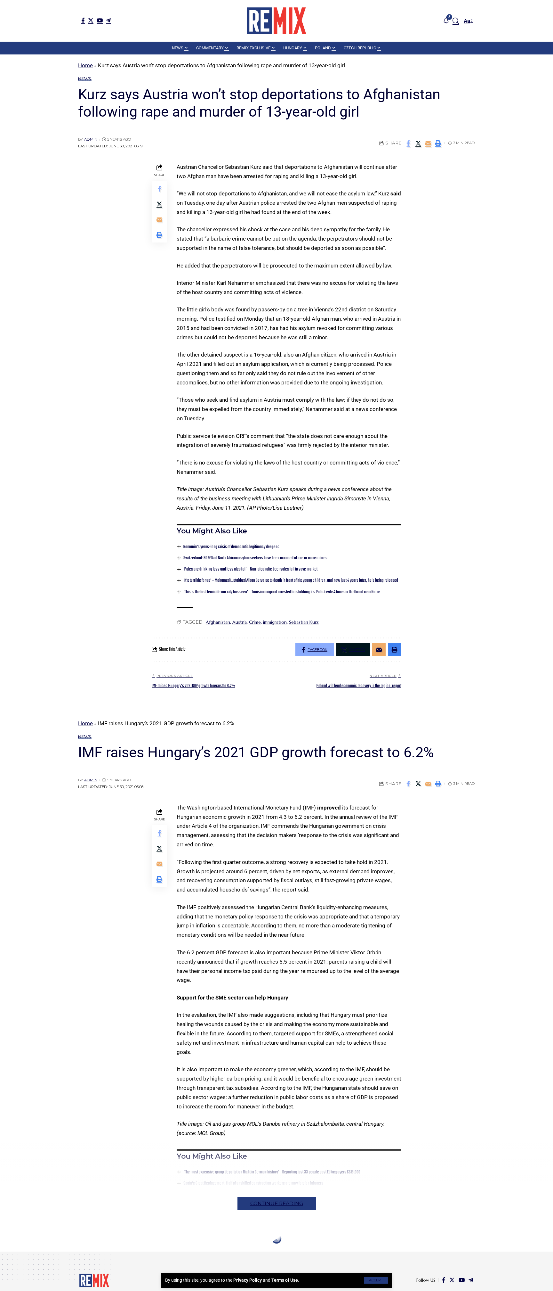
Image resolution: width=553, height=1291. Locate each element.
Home (85, 65)
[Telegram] (108, 20)
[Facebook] (83, 20)
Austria (239, 622)
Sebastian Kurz (304, 622)
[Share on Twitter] (418, 143)
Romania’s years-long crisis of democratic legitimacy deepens (231, 547)
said (395, 193)
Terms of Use (284, 1280)
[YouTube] (99, 20)
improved (329, 807)
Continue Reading (276, 1203)
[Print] (438, 143)
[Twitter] (90, 20)
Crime (255, 622)
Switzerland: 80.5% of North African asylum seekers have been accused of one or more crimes (255, 558)
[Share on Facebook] (408, 143)
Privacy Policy (247, 1280)
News (85, 79)
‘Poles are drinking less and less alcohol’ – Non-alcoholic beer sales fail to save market (250, 569)
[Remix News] (276, 21)
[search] (456, 20)
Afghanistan (218, 622)
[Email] (428, 143)
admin (90, 139)
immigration (275, 622)
